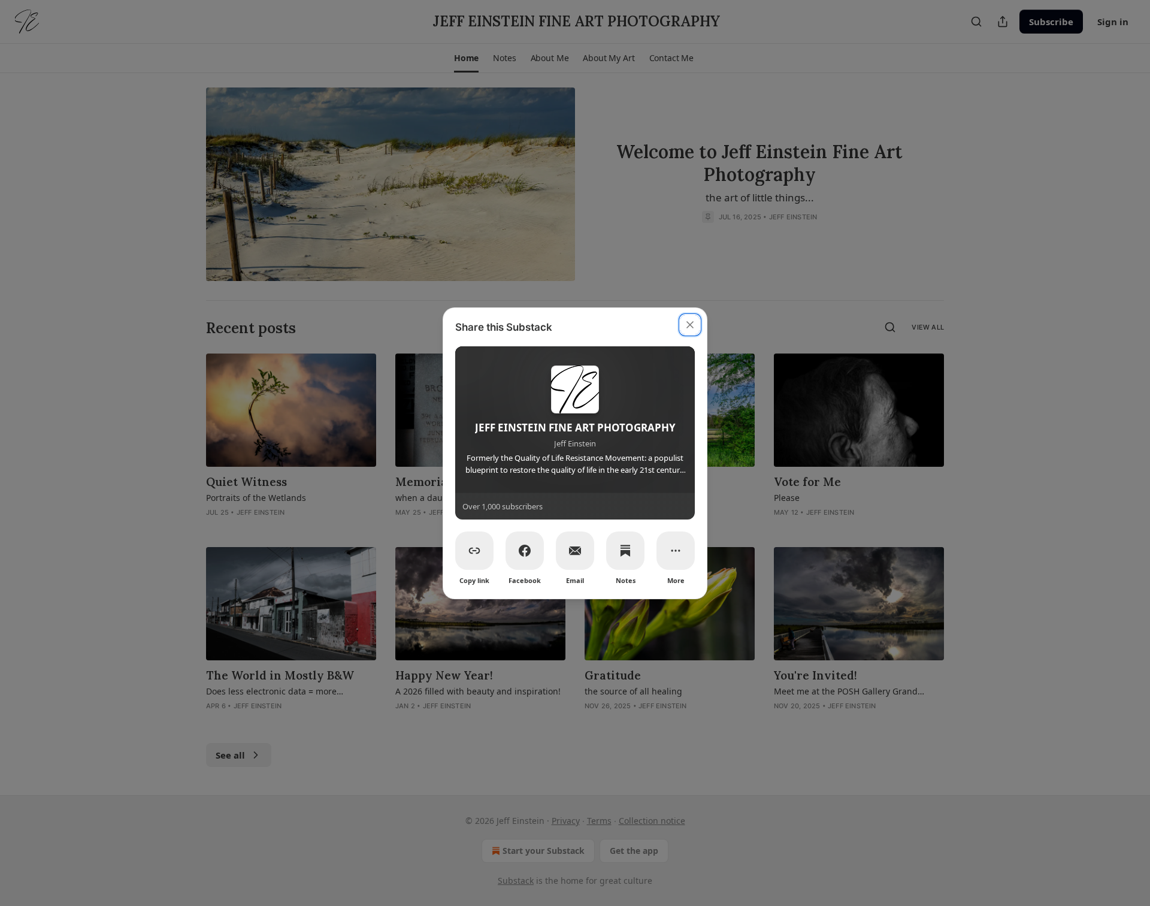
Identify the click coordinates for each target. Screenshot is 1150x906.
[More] (675, 550)
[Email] (575, 550)
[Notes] (625, 550)
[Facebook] (525, 550)
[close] (690, 324)
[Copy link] (474, 550)
